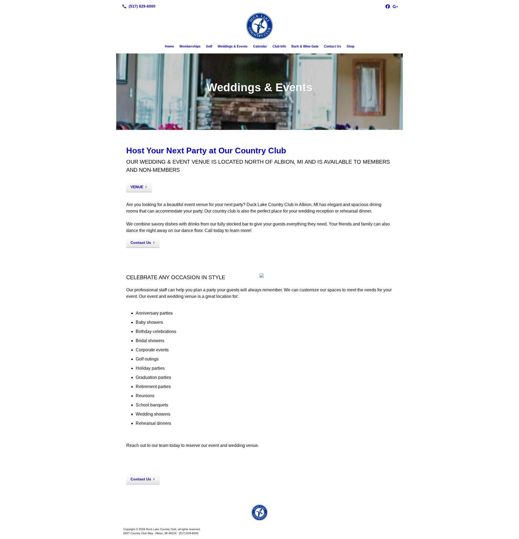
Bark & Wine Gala (304, 46)
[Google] (395, 6)
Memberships (190, 46)
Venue (137, 187)
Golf (209, 46)
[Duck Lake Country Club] (259, 512)
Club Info (279, 46)
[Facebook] (387, 6)
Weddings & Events (233, 46)
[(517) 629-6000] (137, 6)
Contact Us (332, 46)
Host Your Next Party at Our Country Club (206, 150)
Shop (350, 46)
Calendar (260, 46)
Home (169, 46)
